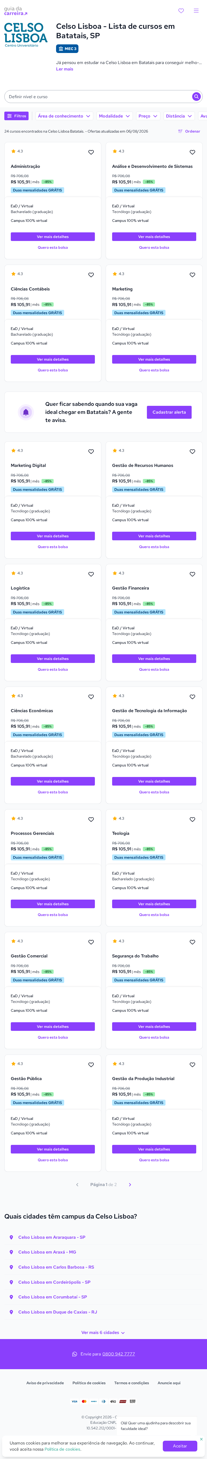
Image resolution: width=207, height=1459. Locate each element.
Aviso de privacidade (45, 1382)
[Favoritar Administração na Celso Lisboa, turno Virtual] (91, 152)
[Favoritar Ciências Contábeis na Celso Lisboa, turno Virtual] (91, 275)
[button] (103, 96)
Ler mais (64, 69)
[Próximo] (130, 1184)
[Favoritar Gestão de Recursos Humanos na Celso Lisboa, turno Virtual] (192, 452)
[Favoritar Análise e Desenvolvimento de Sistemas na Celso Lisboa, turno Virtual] (192, 152)
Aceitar (180, 1446)
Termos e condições (131, 1382)
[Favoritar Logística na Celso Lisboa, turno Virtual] (91, 574)
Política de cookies (89, 1382)
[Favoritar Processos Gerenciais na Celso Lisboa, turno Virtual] (91, 820)
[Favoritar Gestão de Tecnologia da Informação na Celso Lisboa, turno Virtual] (192, 697)
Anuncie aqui (169, 1382)
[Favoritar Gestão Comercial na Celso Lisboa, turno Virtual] (91, 942)
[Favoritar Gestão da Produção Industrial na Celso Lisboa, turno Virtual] (192, 1065)
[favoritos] (181, 10)
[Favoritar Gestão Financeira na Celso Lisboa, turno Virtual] (192, 574)
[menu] (196, 10)
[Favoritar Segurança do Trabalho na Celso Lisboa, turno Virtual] (192, 942)
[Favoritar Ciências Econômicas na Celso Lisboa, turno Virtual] (91, 697)
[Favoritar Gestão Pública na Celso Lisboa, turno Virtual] (91, 1065)
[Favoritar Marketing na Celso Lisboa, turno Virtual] (192, 275)
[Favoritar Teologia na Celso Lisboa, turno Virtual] (192, 820)
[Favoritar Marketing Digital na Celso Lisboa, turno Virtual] (91, 452)
